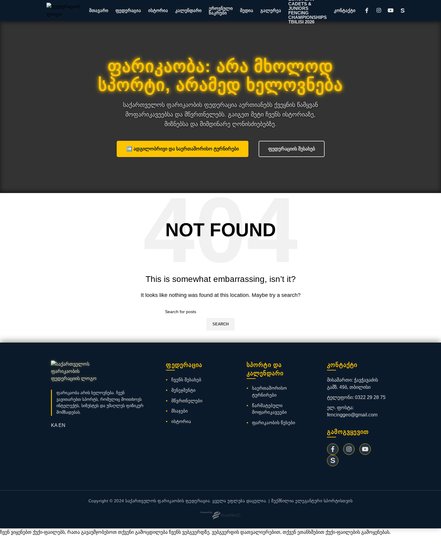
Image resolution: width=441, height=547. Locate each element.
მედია (246, 10)
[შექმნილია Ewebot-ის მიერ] (220, 515)
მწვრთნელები (186, 400)
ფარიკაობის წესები (273, 422)
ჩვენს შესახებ (186, 379)
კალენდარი (188, 10)
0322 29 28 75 (370, 397)
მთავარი (98, 10)
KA (54, 425)
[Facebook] (366, 10)
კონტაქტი (345, 10)
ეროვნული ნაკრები (221, 10)
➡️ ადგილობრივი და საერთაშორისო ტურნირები (182, 148)
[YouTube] (390, 10)
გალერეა (270, 10)
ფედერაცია (128, 10)
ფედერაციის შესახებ (291, 148)
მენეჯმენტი (183, 390)
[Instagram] (378, 10)
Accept (11, 541)
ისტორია (158, 10)
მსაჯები (179, 410)
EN (61, 425)
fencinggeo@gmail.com (352, 414)
